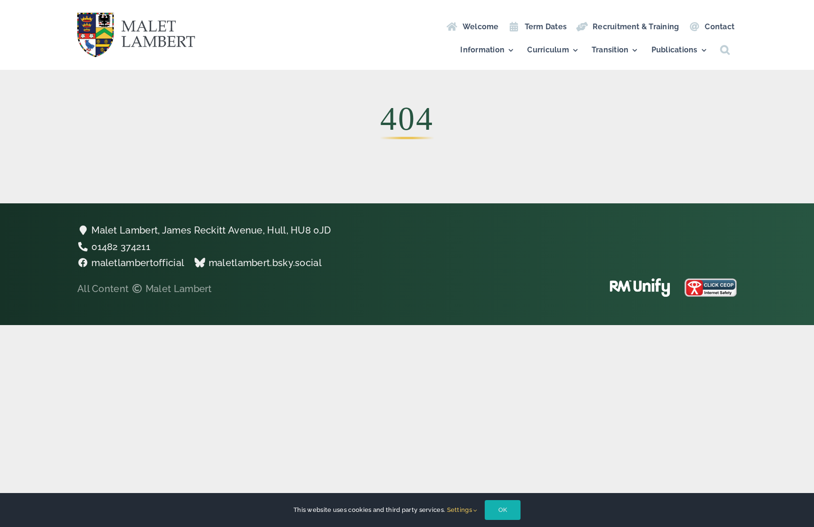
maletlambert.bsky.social (265, 262)
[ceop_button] (710, 283)
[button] (725, 50)
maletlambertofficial (137, 262)
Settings (460, 509)
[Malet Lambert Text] (136, 17)
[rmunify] (640, 283)
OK (502, 509)
